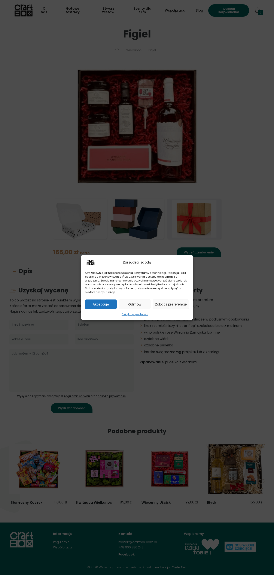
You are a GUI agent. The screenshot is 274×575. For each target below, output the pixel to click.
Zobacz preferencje (171, 304)
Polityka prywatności (135, 314)
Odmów (134, 304)
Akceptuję (101, 304)
